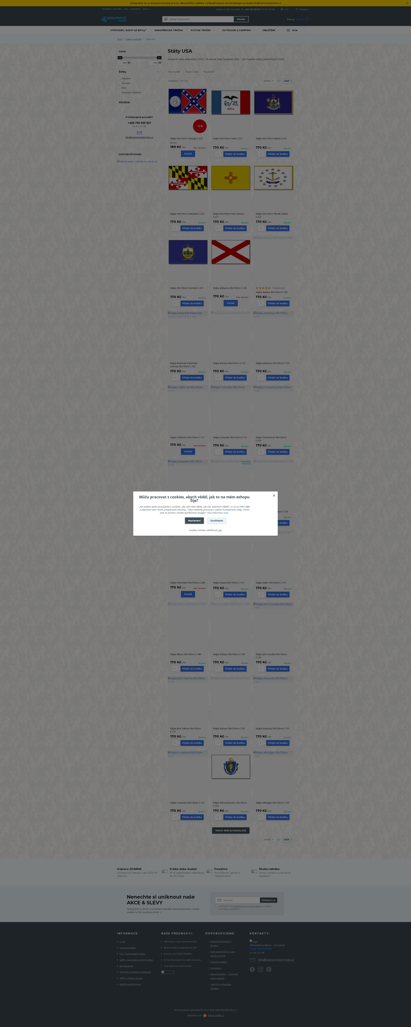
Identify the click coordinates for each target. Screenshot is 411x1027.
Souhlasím (216, 520)
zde (220, 530)
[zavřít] (274, 494)
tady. (226, 512)
